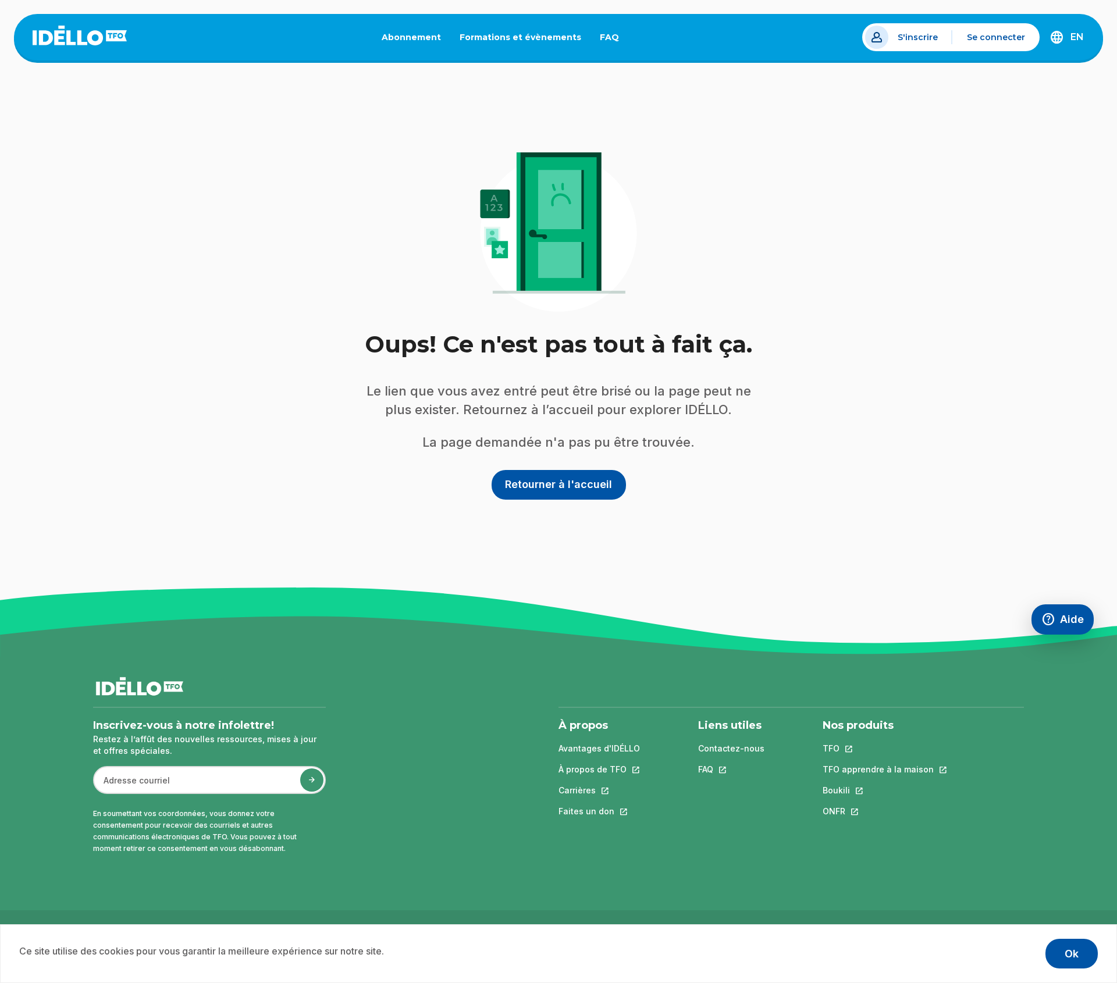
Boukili (878, 790)
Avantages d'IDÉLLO (599, 748)
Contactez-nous (731, 748)
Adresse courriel (131, 786)
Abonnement (411, 37)
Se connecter (996, 37)
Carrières (599, 790)
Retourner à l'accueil (558, 484)
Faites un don (599, 811)
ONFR (878, 811)
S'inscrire (918, 37)
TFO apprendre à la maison (878, 769)
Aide (1067, 622)
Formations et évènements (520, 37)
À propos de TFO (599, 769)
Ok (1072, 954)
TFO (878, 748)
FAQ (614, 39)
